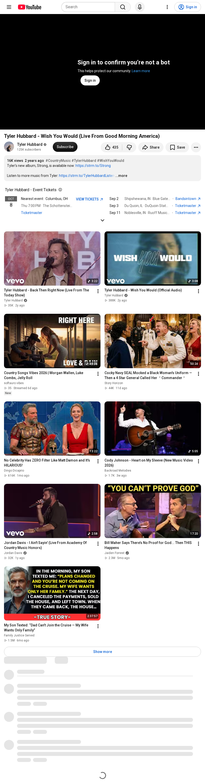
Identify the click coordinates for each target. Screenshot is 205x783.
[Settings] (167, 7)
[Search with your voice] (140, 7)
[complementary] (59, 190)
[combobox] (90, 7)
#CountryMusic (58, 161)
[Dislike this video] (129, 147)
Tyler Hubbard (29, 144)
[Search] (123, 7)
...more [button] (121, 176)
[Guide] (9, 7)
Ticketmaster (31, 213)
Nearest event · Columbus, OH (44, 199)
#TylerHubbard (84, 161)
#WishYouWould (110, 161)
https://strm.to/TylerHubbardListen (86, 176)
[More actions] (196, 147)
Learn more (141, 71)
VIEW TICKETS (88, 199)
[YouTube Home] (29, 7)
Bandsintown (186, 199)
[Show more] (103, 220)
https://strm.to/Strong (93, 166)
